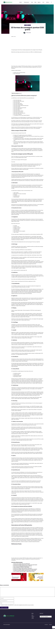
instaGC (14, 330)
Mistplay (14, 307)
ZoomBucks (15, 356)
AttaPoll (15, 495)
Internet (20, 2)
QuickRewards (16, 469)
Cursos (32, 2)
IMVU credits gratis (17, 73)
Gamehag (15, 400)
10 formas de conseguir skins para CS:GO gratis (22, 563)
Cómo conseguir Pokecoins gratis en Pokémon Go (40, 577)
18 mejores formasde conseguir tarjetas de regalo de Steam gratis (25, 570)
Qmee (14, 455)
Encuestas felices (17, 484)
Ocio (43, 2)
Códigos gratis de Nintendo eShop (19, 72)
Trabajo (35, 2)
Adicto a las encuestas (18, 421)
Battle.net (29, 135)
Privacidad (46, 624)
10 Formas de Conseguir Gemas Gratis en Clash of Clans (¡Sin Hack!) (25, 564)
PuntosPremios (16, 442)
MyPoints (15, 340)
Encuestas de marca (16, 207)
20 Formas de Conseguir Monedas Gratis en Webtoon (23, 565)
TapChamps (15, 385)
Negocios (39, 2)
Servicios (47, 2)
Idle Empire (15, 182)
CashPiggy (15, 322)
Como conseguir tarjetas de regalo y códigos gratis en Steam (24, 571)
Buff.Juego (14, 244)
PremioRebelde (15, 283)
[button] (51, 2)
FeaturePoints (16, 368)
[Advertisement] (27, 43)
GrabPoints (15, 272)
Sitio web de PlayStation (19, 137)
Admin (30, 32)
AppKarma (14, 295)
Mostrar (20, 93)
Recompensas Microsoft (17, 171)
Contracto (50, 624)
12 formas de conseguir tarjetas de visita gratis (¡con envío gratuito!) (25, 569)
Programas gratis (26, 2)
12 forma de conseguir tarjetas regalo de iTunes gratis (23, 568)
